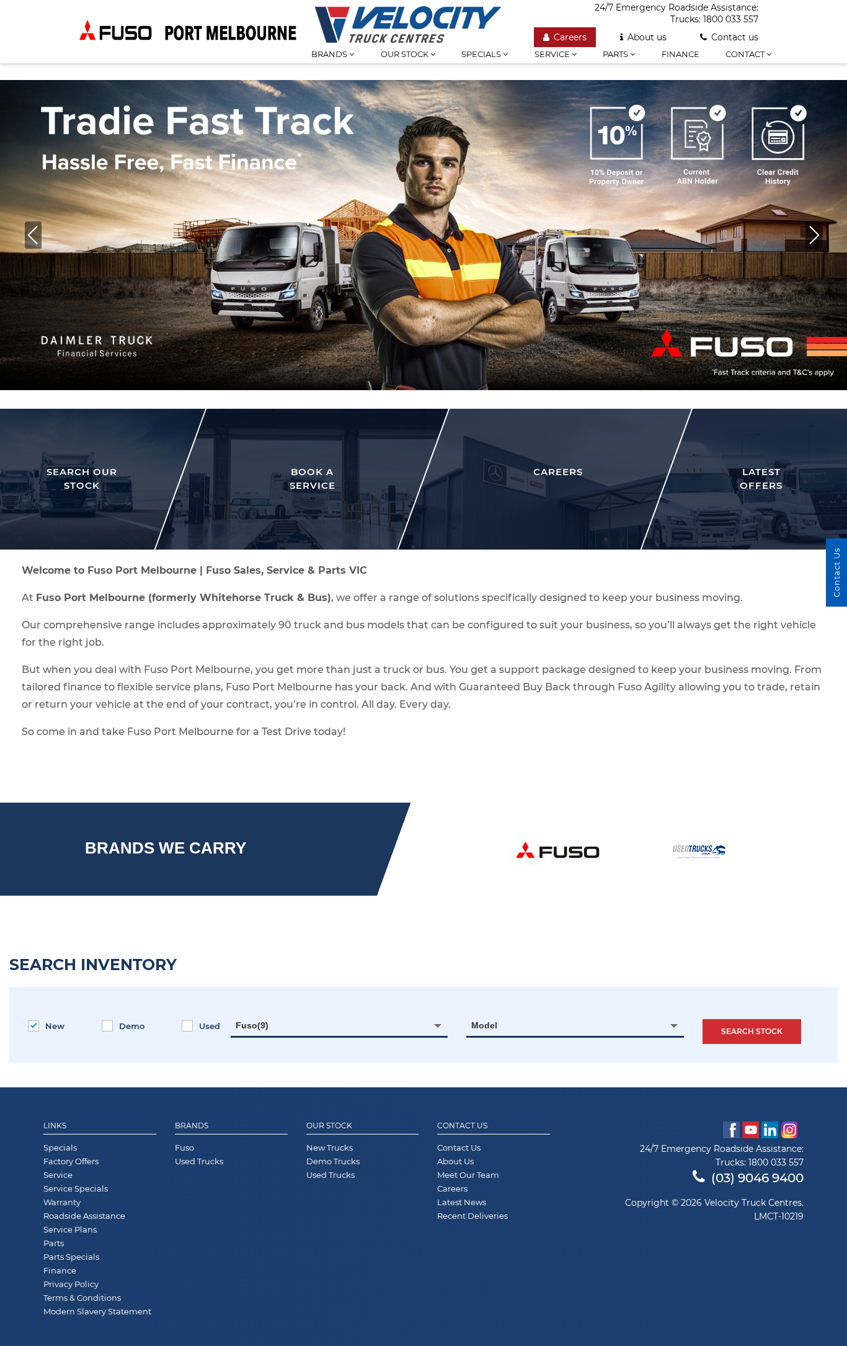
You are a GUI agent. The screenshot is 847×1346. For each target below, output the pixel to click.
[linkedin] (769, 1129)
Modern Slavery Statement (97, 1311)
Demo (131, 1026)
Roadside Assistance (84, 1216)
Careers (570, 37)
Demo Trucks (333, 1161)
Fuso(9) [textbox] (252, 1025)
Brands (191, 1125)
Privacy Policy (71, 1284)
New (54, 1026)
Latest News (461, 1202)
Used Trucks (199, 1161)
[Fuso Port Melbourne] (187, 31)
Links (54, 1125)
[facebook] (731, 1129)
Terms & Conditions (82, 1298)
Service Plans (70, 1229)
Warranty (62, 1202)
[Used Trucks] (699, 851)
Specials (482, 54)
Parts (616, 54)
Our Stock (329, 1125)
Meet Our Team (468, 1175)
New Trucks (329, 1147)
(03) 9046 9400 (757, 1177)
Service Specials (75, 1188)
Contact (745, 54)
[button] (33, 235)
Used (209, 1026)
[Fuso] (558, 851)
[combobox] (339, 1025)
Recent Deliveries (472, 1216)
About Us (455, 1161)
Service (553, 54)
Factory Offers (71, 1161)
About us (647, 37)
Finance (680, 54)
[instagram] (792, 1129)
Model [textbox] (484, 1025)
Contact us (734, 37)
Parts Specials (71, 1257)
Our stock (405, 54)
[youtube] (750, 1129)
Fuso (184, 1147)
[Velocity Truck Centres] (408, 21)
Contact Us (462, 1125)
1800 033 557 (730, 19)
